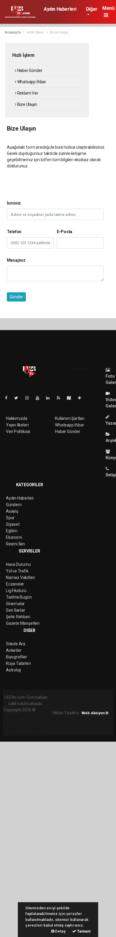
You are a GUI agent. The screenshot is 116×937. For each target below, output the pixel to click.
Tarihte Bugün (19, 597)
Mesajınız (16, 260)
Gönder (16, 296)
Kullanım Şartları (69, 418)
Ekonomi (14, 537)
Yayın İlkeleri (17, 425)
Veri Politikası (18, 431)
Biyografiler (16, 657)
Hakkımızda (16, 418)
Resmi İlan (15, 544)
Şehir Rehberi (18, 616)
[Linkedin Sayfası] (50, 397)
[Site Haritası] (71, 397)
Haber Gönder (29, 70)
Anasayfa (13, 32)
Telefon (14, 231)
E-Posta (65, 231)
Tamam (83, 931)
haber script (32, 728)
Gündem (14, 504)
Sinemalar (15, 603)
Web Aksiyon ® (95, 713)
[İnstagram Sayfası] (29, 397)
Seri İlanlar (15, 610)
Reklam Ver (27, 93)
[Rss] (61, 397)
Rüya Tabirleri (18, 663)
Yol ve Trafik (17, 571)
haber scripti (20, 722)
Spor (10, 517)
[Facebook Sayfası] (8, 397)
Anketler (13, 650)
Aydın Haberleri (60, 9)
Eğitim (12, 530)
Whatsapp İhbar (31, 81)
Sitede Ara (15, 643)
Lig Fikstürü (16, 590)
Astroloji (13, 670)
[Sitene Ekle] (82, 397)
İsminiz (14, 203)
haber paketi (32, 716)
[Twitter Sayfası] (18, 397)
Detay (60, 931)
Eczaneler (15, 584)
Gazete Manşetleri (23, 623)
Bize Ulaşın (26, 104)
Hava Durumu (18, 564)
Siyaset (13, 524)
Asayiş (12, 511)
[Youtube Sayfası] (40, 397)
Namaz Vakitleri (20, 577)
